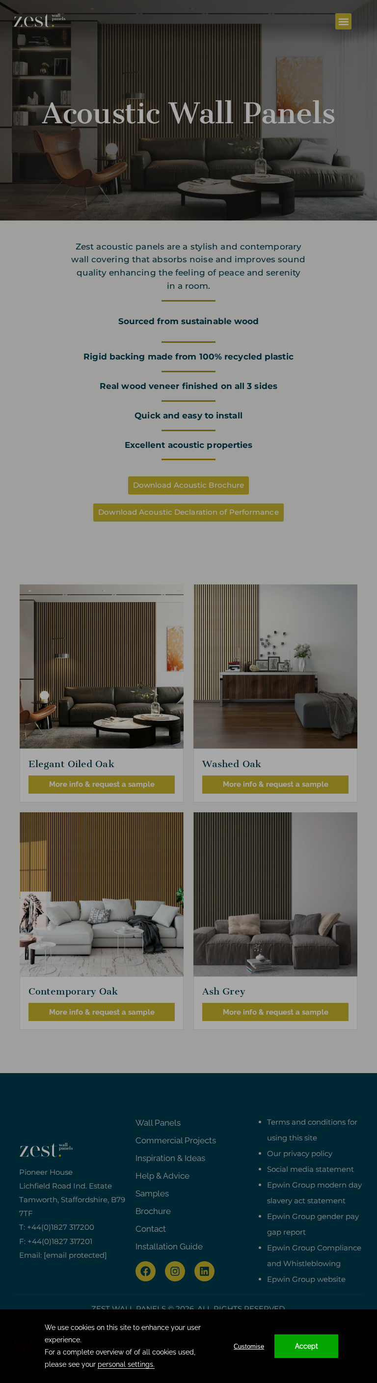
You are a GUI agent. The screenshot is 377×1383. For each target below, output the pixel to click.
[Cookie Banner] (188, 1346)
